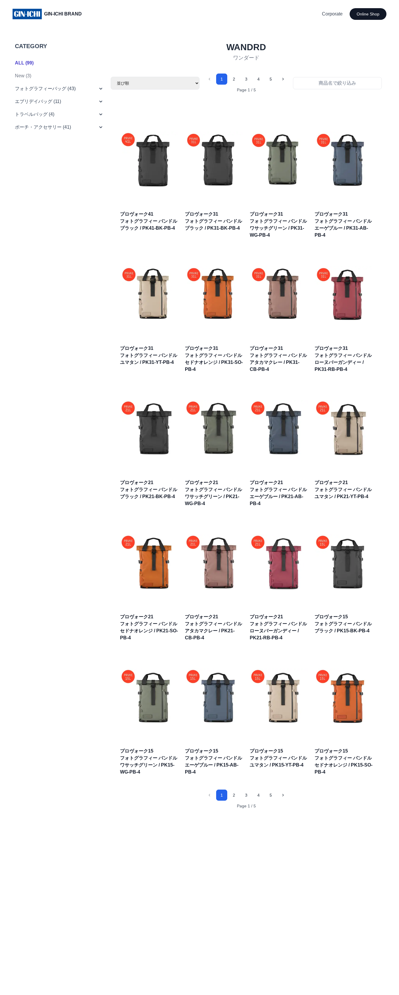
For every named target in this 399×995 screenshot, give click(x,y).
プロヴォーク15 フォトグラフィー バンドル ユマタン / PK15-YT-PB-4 (278, 757)
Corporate (332, 13)
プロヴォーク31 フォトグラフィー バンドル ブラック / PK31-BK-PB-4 (213, 221)
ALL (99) (24, 62)
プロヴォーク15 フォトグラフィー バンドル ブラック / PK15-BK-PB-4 (343, 623)
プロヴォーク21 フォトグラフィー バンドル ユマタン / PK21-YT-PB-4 (343, 489)
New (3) (23, 75)
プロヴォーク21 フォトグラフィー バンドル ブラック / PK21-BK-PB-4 (148, 489)
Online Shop (368, 14)
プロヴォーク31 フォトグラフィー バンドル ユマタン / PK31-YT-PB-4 (148, 355)
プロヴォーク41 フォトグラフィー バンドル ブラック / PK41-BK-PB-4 (148, 221)
